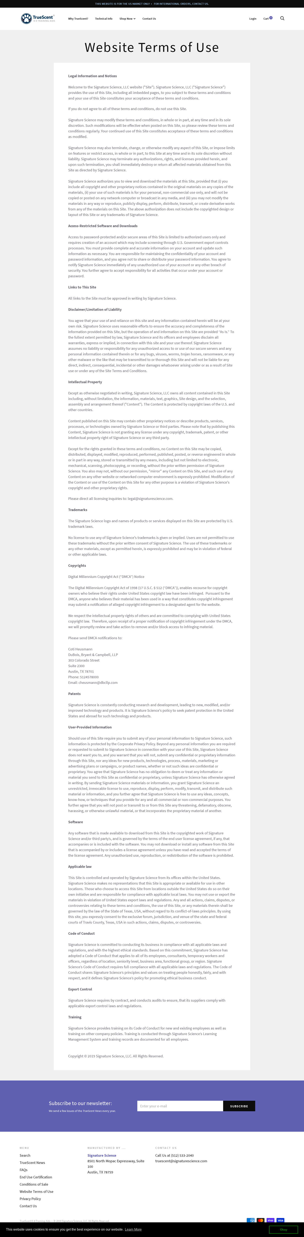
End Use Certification (36, 1177)
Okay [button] (283, 1229)
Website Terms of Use (36, 1191)
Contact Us (149, 18)
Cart (267, 18)
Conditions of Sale (34, 1184)
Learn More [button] (133, 1229)
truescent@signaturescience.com (181, 1161)
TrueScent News (32, 1162)
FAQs (24, 1169)
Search (25, 1155)
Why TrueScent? (78, 18)
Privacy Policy (30, 1198)
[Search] (282, 18)
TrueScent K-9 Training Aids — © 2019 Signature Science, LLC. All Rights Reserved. (65, 1221)
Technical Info (104, 18)
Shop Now (126, 18)
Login (252, 18)
